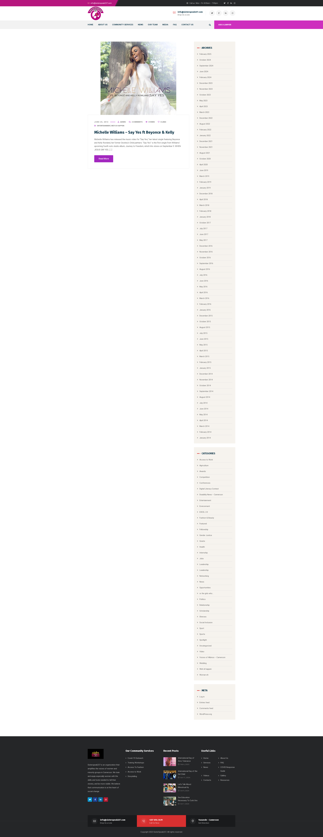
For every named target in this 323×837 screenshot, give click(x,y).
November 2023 (206, 89)
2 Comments (137, 122)
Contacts (207, 780)
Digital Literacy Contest (209, 489)
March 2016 (204, 298)
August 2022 (204, 124)
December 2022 (205, 118)
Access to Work (206, 460)
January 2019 (205, 188)
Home (205, 758)
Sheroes (202, 617)
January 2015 (205, 368)
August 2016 (204, 269)
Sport (201, 628)
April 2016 (203, 292)
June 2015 (203, 339)
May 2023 (203, 100)
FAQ (222, 763)
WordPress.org (205, 714)
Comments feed (206, 708)
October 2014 (205, 385)
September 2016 (206, 263)
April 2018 (203, 199)
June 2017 (203, 234)
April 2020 (203, 164)
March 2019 (204, 176)
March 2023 (204, 112)
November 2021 (206, 147)
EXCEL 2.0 (203, 512)
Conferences (204, 483)
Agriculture (203, 465)
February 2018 (205, 211)
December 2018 (205, 194)
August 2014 (204, 397)
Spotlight (203, 640)
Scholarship (204, 611)
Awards (202, 471)
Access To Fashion (136, 767)
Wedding (203, 663)
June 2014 (203, 409)
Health (202, 547)
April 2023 (203, 106)
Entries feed (204, 702)
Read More (104, 158)
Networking (204, 576)
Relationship (204, 605)
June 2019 (203, 170)
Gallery (223, 775)
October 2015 (205, 321)
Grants (202, 541)
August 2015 (204, 327)
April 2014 (203, 420)
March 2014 (204, 426)
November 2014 (206, 380)
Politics (202, 599)
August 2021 (204, 153)
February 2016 (205, 304)
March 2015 (204, 356)
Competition (204, 477)
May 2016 (203, 287)
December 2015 (205, 316)
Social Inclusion (205, 622)
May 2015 (203, 345)
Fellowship (203, 529)
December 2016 (205, 246)
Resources (224, 780)
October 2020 (205, 159)
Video (201, 651)
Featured (203, 524)
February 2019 (205, 182)
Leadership (204, 564)
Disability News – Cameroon (211, 494)
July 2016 (203, 275)
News (201, 582)
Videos (206, 775)
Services (206, 763)
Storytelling (132, 776)
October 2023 (205, 95)
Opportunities (205, 587)
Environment (204, 506)
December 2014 (205, 374)
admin (123, 122)
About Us (224, 758)
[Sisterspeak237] (96, 13)
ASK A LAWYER (224, 25)
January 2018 (205, 217)
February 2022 (205, 130)
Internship (203, 553)
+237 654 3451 (156, 820)
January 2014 (205, 438)
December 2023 (205, 83)
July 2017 (203, 228)
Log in (202, 697)
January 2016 (205, 310)
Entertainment (103, 126)
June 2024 (203, 71)
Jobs (201, 558)
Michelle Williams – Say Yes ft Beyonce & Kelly (134, 132)
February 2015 (205, 362)
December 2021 (205, 141)
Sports (202, 634)
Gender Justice (205, 535)
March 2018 (204, 205)
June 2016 (203, 281)
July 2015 (203, 333)
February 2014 (205, 432)
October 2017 (205, 223)
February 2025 (205, 54)
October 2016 (205, 257)
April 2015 (203, 350)
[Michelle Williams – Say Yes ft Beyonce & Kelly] (138, 78)
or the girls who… (206, 593)
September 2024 (206, 66)
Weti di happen (117, 126)
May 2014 (203, 414)
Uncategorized (205, 646)
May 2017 (203, 240)
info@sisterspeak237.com (190, 12)
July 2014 (203, 403)
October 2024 (205, 60)
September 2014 (206, 391)
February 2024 (205, 77)
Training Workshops (136, 763)
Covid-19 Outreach (135, 758)
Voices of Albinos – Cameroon (212, 657)
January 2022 (205, 135)
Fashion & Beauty (206, 518)
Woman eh (203, 675)
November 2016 (206, 252)
